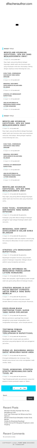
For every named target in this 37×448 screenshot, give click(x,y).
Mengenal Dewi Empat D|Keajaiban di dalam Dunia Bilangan (12, 85)
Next (24, 388)
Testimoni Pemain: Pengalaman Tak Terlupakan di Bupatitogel (18, 331)
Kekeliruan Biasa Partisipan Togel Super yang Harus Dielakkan (16, 310)
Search (5, 395)
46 (20, 388)
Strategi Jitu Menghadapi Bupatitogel (17, 251)
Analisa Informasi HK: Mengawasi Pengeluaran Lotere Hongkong (11, 104)
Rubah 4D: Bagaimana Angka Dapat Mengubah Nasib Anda (18, 351)
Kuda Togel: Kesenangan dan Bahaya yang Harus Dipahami (12, 75)
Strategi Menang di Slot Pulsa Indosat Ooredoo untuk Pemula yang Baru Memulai (16, 290)
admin (16, 59)
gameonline (23, 194)
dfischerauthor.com (19, 3)
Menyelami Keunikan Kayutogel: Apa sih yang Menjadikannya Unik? (17, 54)
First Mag (22, 443)
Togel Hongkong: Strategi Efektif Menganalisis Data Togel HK (18, 371)
